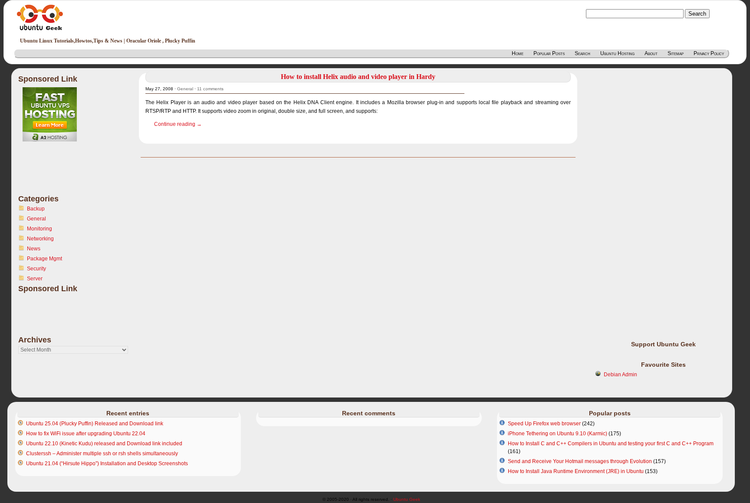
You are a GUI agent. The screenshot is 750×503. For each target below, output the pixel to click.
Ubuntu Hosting (617, 53)
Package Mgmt (44, 259)
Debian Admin (620, 374)
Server (35, 279)
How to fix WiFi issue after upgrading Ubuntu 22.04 (85, 434)
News (33, 249)
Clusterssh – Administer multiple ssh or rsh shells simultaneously (102, 453)
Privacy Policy (709, 53)
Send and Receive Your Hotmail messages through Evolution (580, 461)
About (651, 53)
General (36, 219)
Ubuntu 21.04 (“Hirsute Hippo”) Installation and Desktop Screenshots (107, 463)
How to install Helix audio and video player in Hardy (358, 76)
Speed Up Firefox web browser (544, 424)
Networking (40, 239)
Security (36, 269)
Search (582, 53)
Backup (36, 209)
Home (517, 53)
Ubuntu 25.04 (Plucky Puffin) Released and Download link (94, 424)
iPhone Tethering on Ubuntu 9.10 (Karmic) (557, 434)
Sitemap (676, 53)
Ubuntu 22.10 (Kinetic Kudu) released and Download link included (104, 444)
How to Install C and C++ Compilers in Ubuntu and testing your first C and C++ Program (611, 444)
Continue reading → (178, 124)
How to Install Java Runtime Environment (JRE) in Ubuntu (576, 471)
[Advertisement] (53, 173)
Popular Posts (549, 53)
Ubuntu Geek (406, 499)
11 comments (210, 88)
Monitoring (39, 229)
